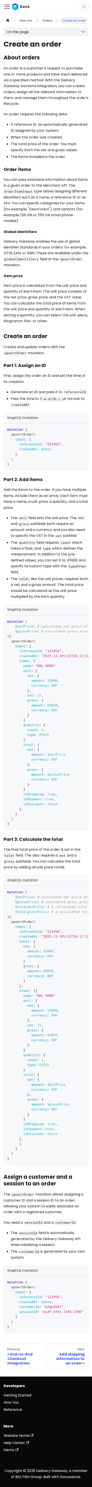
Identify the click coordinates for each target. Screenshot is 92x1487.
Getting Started (17, 1395)
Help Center (14, 1442)
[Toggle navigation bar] (7, 6)
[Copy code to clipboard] (83, 429)
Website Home (16, 1435)
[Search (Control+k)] (84, 6)
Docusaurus (70, 1476)
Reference (13, 1409)
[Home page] (8, 20)
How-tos (11, 1402)
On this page (17, 32)
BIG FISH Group (28, 1476)
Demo (9, 1449)
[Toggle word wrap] (75, 621)
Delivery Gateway (51, 1470)
